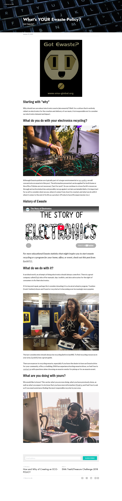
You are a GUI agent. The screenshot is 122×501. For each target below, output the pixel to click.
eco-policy (83, 180)
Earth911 (34, 358)
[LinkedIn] (91, 478)
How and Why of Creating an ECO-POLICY (40, 471)
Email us (79, 385)
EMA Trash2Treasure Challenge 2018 (80, 469)
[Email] (95, 478)
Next (63, 466)
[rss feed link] (98, 478)
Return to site (9, 4)
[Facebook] (82, 478)
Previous (27, 466)
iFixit (37, 277)
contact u (26, 369)
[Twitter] (87, 478)
